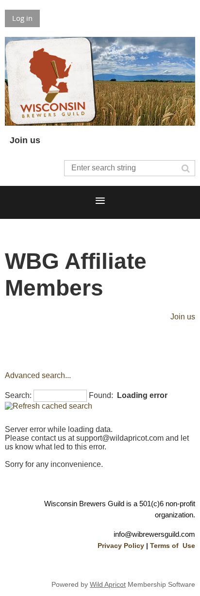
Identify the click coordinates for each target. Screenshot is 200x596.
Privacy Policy (121, 545)
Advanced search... (38, 375)
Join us (25, 140)
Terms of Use (172, 545)
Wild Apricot (108, 584)
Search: (18, 395)
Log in (22, 18)
